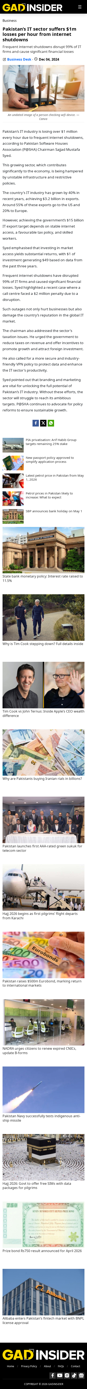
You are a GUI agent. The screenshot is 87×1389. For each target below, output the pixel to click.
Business (10, 20)
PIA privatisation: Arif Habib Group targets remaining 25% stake (51, 442)
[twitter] (43, 423)
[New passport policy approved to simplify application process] (13, 469)
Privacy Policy (29, 1366)
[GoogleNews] (81, 1375)
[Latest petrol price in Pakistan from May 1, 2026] (13, 487)
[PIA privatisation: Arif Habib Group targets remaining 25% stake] (13, 451)
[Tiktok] (74, 1375)
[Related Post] (43, 572)
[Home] (32, 7)
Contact (75, 1366)
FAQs (61, 1366)
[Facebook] (52, 1375)
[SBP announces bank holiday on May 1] (13, 522)
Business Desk (19, 59)
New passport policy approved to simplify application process (50, 460)
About (47, 1366)
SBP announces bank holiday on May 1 (54, 511)
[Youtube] (60, 1375)
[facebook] (36, 423)
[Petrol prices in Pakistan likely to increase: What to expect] (13, 504)
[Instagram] (67, 1375)
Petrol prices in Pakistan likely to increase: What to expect (49, 495)
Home (10, 1366)
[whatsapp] (51, 423)
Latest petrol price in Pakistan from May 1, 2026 (55, 477)
